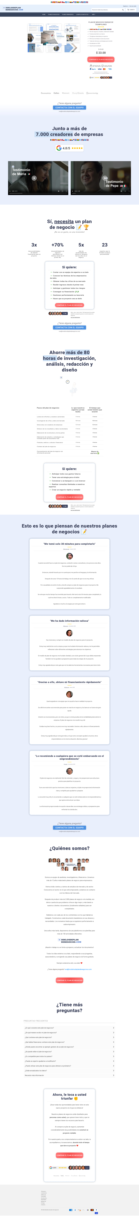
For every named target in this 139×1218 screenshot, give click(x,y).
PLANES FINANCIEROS (68, 14)
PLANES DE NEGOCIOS (54, 14)
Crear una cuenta (132, 6)
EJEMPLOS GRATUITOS (82, 14)
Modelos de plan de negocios (52, 1209)
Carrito (132, 9)
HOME (43, 14)
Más (93, 14)
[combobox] (108, 10)
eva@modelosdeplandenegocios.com (78, 969)
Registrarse (125, 6)
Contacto (43, 1204)
